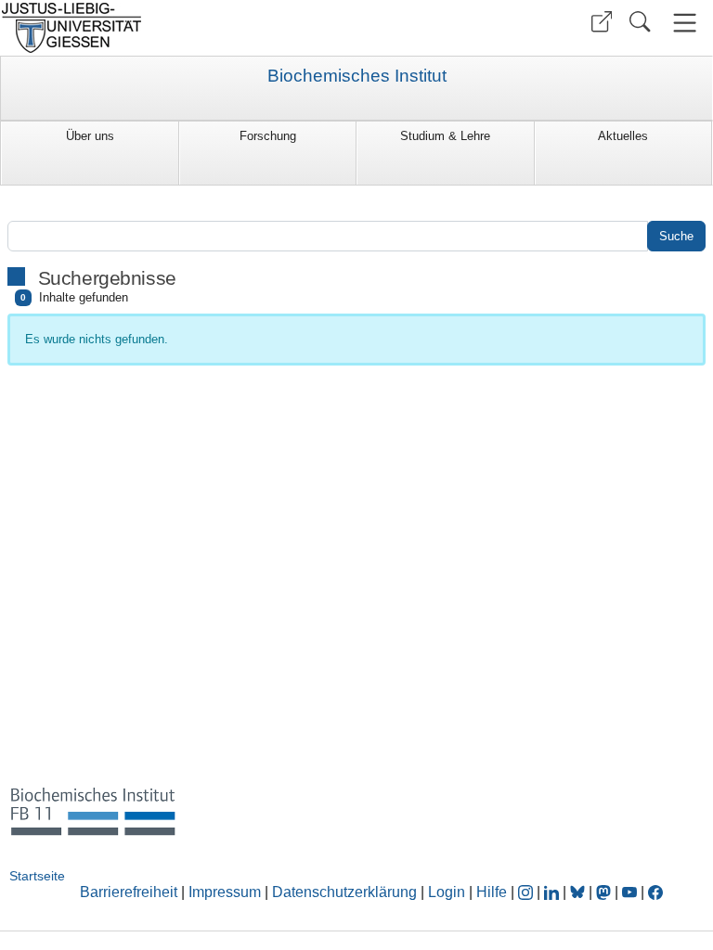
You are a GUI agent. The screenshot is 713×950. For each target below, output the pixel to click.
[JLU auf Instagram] (527, 892)
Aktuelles (623, 136)
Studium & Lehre (445, 136)
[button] (601, 22)
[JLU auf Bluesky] (579, 892)
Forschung (268, 136)
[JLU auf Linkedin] (553, 892)
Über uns (90, 136)
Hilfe (491, 892)
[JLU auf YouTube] (629, 892)
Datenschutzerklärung (344, 892)
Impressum (224, 892)
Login (448, 892)
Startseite (37, 875)
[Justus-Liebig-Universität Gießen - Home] (176, 28)
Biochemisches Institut (357, 76)
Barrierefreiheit (128, 892)
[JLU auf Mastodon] (605, 892)
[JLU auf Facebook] (655, 892)
